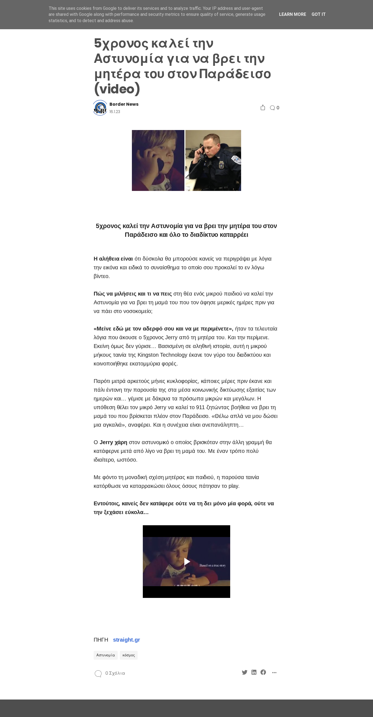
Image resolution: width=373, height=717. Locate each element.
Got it (319, 14)
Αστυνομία (105, 655)
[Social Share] (262, 107)
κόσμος (129, 655)
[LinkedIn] (37, 277)
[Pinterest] (28, 287)
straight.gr (126, 640)
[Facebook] (46, 277)
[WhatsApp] (37, 287)
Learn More (292, 14)
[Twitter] (28, 277)
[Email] (46, 287)
